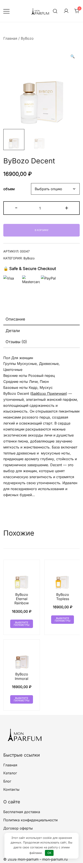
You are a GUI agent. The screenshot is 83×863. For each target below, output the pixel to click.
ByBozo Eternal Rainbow (21, 598)
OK (49, 853)
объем (9, 189)
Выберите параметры (21, 623)
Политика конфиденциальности (30, 820)
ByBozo (27, 38)
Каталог (10, 773)
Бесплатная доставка (21, 812)
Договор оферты (18, 828)
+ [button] (67, 207)
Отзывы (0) (16, 341)
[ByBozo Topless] (62, 578)
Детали (13, 330)
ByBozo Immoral (21, 676)
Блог (7, 781)
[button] (72, 56)
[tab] (41, 319)
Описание (15, 319)
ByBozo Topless (62, 596)
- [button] (16, 207)
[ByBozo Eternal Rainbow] (21, 578)
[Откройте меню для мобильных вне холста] (6, 11)
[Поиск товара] (55, 11)
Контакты (11, 789)
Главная (10, 38)
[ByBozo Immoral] (21, 657)
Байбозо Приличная (48, 393)
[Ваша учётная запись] (66, 11)
